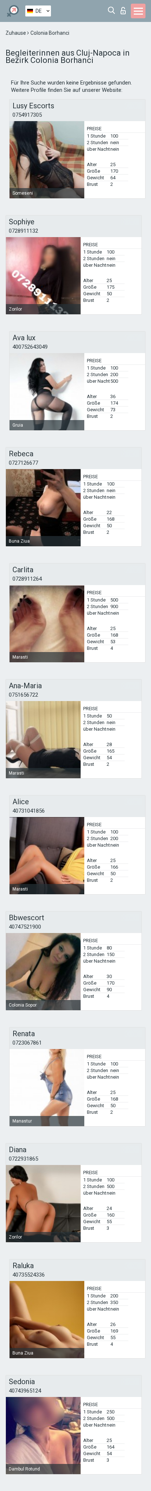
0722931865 (23, 1158)
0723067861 (27, 1042)
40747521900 (25, 927)
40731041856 (28, 811)
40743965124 (25, 1390)
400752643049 (30, 347)
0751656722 (23, 695)
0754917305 (27, 115)
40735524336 (28, 1274)
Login (125, 8)
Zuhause (16, 33)
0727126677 (23, 463)
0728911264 (27, 579)
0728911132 (23, 231)
